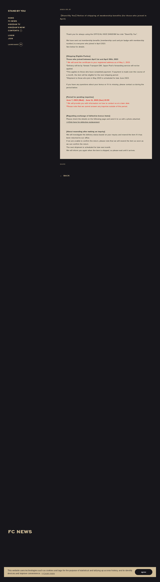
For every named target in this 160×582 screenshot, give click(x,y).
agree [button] (143, 572)
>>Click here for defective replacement (83, 122)
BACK (67, 175)
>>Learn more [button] (48, 573)
